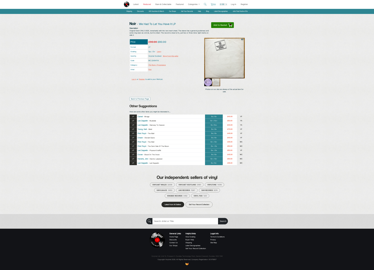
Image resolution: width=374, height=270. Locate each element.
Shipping (129, 11)
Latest (136, 4)
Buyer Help (189, 240)
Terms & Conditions (217, 237)
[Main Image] (224, 58)
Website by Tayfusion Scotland (187, 264)
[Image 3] (216, 82)
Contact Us (173, 243)
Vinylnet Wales (162, 185)
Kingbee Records (177, 196)
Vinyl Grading (190, 237)
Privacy (213, 240)
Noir (150, 69)
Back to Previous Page (140, 99)
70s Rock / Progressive (157, 65)
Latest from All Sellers (173, 204)
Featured (180, 4)
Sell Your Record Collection (199, 204)
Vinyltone (214, 185)
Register (244, 4)
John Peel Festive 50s (240, 11)
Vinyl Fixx (200, 196)
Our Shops (172, 11)
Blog (207, 11)
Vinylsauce (164, 190)
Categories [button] (193, 4)
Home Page (173, 237)
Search (223, 221)
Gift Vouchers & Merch (156, 11)
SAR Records (209, 190)
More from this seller (170, 56)
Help (199, 11)
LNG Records (187, 190)
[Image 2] (208, 82)
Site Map (213, 243)
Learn (159, 52)
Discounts (140, 11)
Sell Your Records (187, 11)
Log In (134, 79)
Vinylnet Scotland (190, 185)
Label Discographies (221, 11)
